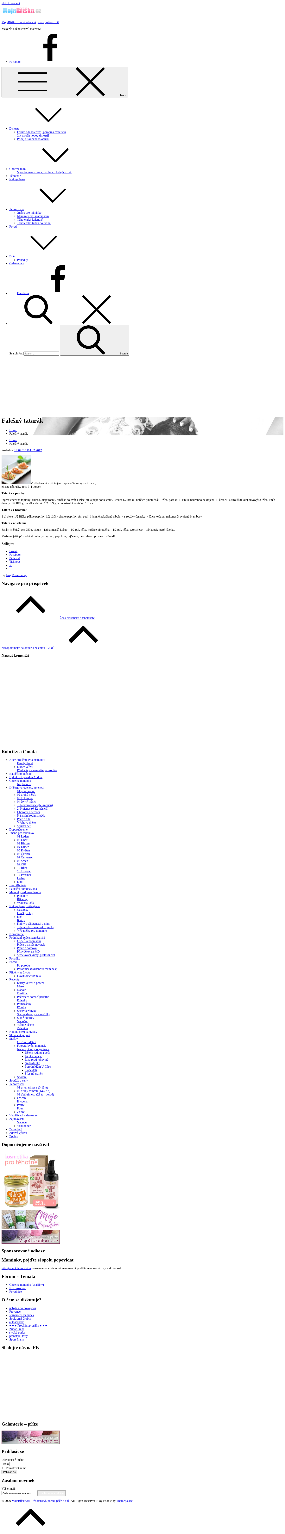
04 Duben (23, 847)
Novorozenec (17, 1288)
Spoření (22, 1077)
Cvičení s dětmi (26, 1042)
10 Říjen (22, 867)
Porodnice (15, 1291)
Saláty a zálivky (26, 1010)
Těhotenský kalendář (30, 219)
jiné (19, 916)
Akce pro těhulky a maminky (27, 759)
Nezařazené (16, 934)
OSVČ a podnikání (29, 941)
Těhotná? (15, 175)
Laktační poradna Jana (23, 888)
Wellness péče (25, 902)
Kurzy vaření (25, 766)
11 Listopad (24, 871)
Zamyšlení (15, 1129)
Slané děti (31, 1070)
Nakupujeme (17, 179)
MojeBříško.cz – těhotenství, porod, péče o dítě (30, 22)
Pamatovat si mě (16, 1468)
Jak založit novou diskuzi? (33, 135)
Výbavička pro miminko (32, 930)
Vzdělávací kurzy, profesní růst (36, 955)
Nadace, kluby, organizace (33, 1049)
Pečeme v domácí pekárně (33, 996)
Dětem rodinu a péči (37, 1052)
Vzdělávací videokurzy (23, 1115)
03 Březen (23, 843)
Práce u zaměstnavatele (31, 944)
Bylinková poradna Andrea (25, 777)
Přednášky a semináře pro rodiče (37, 770)
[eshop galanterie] (31, 1242)
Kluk (20, 881)
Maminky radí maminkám (33, 216)
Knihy (21, 920)
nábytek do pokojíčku (22, 1308)
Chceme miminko (20, 780)
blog (8, 575)
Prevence (15, 1311)
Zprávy (13, 1136)
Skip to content (11, 3)
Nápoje (21, 989)
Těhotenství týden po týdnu (34, 223)
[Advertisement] (142, 386)
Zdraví (21, 1112)
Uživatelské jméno (13, 1459)
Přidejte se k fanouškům (16, 1268)
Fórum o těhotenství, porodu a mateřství (41, 132)
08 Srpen (22, 860)
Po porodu (23, 965)
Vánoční (22, 1021)
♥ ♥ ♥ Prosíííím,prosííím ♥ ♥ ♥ (28, 1325)
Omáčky (22, 993)
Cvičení (22, 1098)
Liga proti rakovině (36, 1059)
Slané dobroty (25, 1017)
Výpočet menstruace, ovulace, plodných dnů (44, 172)
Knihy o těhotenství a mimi (33, 923)
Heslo (5, 1463)
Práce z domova (27, 948)
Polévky (22, 1000)
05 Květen (23, 850)
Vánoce (22, 1122)
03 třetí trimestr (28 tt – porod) (35, 1094)
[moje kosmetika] (31, 1228)
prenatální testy (18, 1336)
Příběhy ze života (19, 972)
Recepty (14, 979)
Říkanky (22, 899)
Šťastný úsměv (34, 1073)
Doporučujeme (18, 829)
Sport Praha (16, 1339)
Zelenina (22, 1028)
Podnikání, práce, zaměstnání (27, 937)
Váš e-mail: (9, 1488)
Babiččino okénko (20, 773)
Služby (13, 1038)
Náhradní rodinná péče (31, 815)
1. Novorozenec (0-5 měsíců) (35, 805)
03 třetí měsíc (25, 798)
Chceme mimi (17, 168)
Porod (13, 226)
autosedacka (16, 1322)
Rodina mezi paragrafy (23, 1031)
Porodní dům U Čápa (38, 1066)
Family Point (25, 763)
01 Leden (23, 836)
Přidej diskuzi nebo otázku (33, 139)
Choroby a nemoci (28, 812)
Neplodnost (24, 784)
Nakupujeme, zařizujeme (24, 906)
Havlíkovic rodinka (29, 976)
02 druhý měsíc (26, 794)
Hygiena (22, 1101)
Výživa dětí (24, 826)
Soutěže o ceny (18, 1080)
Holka (21, 878)
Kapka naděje (33, 1056)
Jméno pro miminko (29, 212)
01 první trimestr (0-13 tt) (32, 1087)
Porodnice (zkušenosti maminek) (37, 969)
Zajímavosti (16, 1118)
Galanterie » (16, 263)
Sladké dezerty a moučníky (33, 1014)
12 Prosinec (24, 874)
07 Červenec (25, 857)
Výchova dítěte (26, 822)
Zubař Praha (16, 1329)
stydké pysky (17, 1332)
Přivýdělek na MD (28, 951)
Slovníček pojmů (19, 1035)
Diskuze (14, 128)
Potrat (20, 1108)
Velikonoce (24, 1125)
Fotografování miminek (31, 1045)
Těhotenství (16, 209)
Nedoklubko (32, 1063)
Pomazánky (19, 575)
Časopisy (22, 909)
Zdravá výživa (18, 1132)
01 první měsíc (26, 791)
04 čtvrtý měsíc (26, 801)
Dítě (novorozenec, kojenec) (26, 787)
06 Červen (23, 854)
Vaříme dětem (25, 1024)
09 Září (21, 864)
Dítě (12, 256)
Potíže (21, 1105)
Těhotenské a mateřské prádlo (35, 927)
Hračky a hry (25, 913)
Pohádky (22, 259)
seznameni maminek (21, 1315)
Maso (20, 986)
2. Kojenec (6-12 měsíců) (32, 808)
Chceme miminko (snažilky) (26, 1284)
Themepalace (124, 1500)
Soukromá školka (20, 1318)
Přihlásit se (9, 1471)
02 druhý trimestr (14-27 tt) (33, 1091)
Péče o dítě (23, 819)
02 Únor (22, 840)
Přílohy (21, 1007)
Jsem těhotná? (17, 885)
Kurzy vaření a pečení (30, 983)
